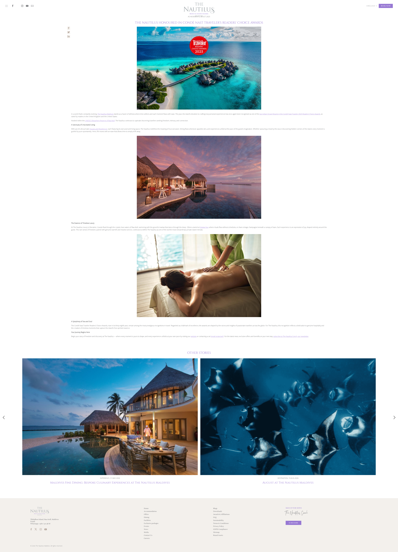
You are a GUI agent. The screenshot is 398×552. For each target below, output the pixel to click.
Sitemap (216, 532)
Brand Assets (218, 535)
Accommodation (150, 511)
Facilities (147, 520)
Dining (146, 517)
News (146, 529)
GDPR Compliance (220, 529)
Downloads (217, 511)
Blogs (215, 508)
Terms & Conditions (221, 523)
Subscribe (293, 523)
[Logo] (199, 9)
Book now (386, 6)
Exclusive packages (151, 523)
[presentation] (3, 417)
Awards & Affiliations (221, 514)
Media (146, 532)
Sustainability (218, 520)
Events (146, 526)
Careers (147, 538)
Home (146, 508)
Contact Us (148, 535)
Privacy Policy (218, 526)
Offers (146, 514)
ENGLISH (371, 6)
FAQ (214, 517)
